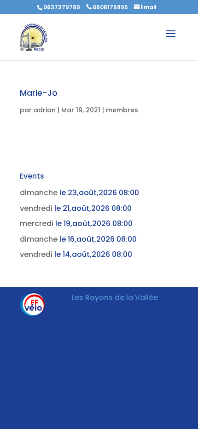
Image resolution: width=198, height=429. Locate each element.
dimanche (39, 192)
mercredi (36, 223)
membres (122, 110)
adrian (45, 110)
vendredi (36, 208)
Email (148, 7)
